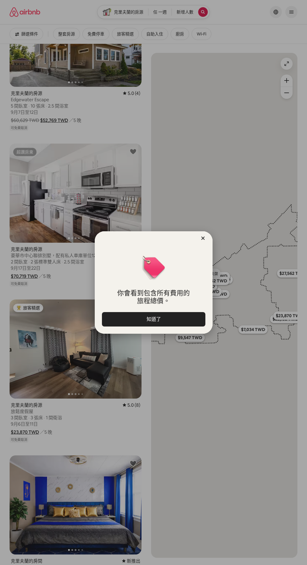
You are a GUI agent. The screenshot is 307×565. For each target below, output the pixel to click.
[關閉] (203, 238)
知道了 (153, 319)
